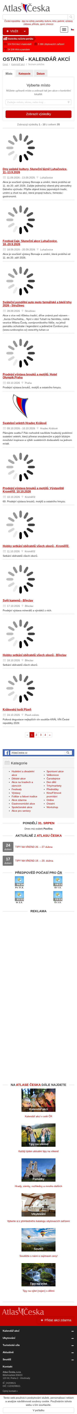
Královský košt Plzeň (17, 709)
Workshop (52, 807)
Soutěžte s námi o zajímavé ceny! (39, 1256)
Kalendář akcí (18, 64)
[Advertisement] (38, 953)
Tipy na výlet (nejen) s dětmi (38, 1290)
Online (50, 800)
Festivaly (17, 789)
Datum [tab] (41, 73)
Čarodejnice (53, 778)
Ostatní (51, 803)
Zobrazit (38, 114)
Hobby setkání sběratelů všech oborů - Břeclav (34, 655)
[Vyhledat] (71, 17)
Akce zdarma (19, 800)
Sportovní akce (55, 771)
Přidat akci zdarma (57, 1320)
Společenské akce (22, 807)
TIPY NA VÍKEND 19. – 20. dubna (34, 860)
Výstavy (16, 792)
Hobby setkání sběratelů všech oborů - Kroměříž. (36, 546)
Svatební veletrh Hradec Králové (25, 423)
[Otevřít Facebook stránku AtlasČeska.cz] (38, 752)
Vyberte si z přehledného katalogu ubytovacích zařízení (38, 1221)
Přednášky (53, 789)
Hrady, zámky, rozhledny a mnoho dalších (38, 1186)
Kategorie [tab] (24, 73)
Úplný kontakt (9, 1391)
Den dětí (51, 782)
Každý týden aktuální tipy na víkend (38, 1151)
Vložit (13, 31)
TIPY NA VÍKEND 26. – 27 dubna (33, 846)
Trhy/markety (54, 785)
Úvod (5, 64)
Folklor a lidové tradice (24, 796)
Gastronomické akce (23, 803)
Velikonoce (53, 775)
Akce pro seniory (21, 810)
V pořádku (38, 1410)
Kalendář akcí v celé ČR (38, 1116)
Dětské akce (19, 778)
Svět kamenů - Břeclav (18, 600)
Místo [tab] (9, 73)
